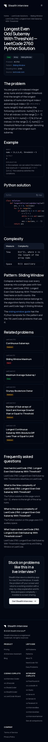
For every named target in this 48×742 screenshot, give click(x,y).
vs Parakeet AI (31, 703)
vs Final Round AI (32, 681)
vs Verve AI (30, 694)
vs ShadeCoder (10, 687)
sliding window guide (19, 311)
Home (6, 16)
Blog (6, 658)
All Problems (31, 649)
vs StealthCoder (10, 692)
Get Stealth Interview (22, 601)
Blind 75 (29, 658)
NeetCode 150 (32, 662)
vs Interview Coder (11, 679)
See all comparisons (34, 721)
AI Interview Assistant (13, 654)
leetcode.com (18, 72)
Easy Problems (32, 667)
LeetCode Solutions (19, 16)
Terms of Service (11, 732)
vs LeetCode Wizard (12, 696)
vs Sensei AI (31, 699)
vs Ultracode (9, 683)
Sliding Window (36, 16)
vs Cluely (29, 690)
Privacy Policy (9, 737)
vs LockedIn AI (31, 685)
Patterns (29, 654)
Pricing (6, 649)
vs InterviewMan (32, 712)
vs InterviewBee (32, 707)
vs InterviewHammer (34, 716)
